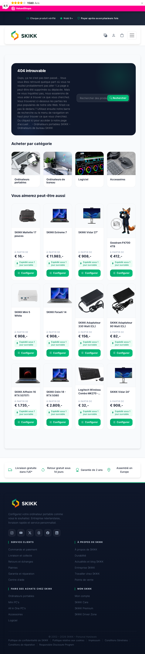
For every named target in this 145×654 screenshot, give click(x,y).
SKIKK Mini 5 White (22, 314)
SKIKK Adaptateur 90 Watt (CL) (121, 324)
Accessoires (15, 614)
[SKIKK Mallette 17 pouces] (28, 215)
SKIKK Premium (84, 608)
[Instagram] (11, 532)
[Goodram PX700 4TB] (123, 220)
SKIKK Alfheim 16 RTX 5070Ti (25, 393)
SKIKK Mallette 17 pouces (25, 234)
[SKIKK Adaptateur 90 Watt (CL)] (123, 300)
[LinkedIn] (56, 532)
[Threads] (38, 532)
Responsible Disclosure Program (56, 644)
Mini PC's (13, 602)
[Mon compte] (113, 35)
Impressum (94, 640)
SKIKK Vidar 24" (120, 391)
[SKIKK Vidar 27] (91, 215)
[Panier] (122, 35)
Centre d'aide (16, 579)
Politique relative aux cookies (68, 640)
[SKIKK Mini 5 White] (28, 295)
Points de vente (84, 579)
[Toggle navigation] (132, 35)
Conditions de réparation (21, 644)
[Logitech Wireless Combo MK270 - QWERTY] (91, 373)
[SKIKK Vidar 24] (123, 375)
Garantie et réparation (21, 573)
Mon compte (82, 595)
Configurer (27, 272)
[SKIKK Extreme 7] (59, 215)
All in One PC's (17, 608)
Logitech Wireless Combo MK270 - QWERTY (89, 391)
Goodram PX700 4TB (120, 244)
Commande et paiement (22, 549)
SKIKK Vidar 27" (88, 232)
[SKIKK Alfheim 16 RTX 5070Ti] (28, 375)
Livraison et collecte (20, 555)
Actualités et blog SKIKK (89, 561)
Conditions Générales (116, 640)
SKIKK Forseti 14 (56, 312)
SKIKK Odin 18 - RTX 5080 (56, 393)
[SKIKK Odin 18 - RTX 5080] (59, 375)
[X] (29, 532)
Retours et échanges (20, 561)
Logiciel (12, 620)
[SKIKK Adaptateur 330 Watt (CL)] (91, 300)
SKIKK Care (81, 602)
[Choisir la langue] (105, 35)
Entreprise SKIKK (85, 567)
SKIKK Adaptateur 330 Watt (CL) (89, 324)
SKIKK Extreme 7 (56, 232)
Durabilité (80, 555)
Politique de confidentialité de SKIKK (28, 640)
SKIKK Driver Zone (86, 614)
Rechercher (119, 98)
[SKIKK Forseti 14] (59, 295)
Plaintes (13, 567)
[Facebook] (47, 532)
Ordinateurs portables (21, 595)
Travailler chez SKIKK (87, 573)
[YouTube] (21, 532)
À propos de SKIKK (86, 549)
